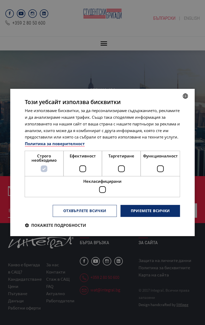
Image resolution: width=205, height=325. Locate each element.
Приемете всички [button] (150, 210)
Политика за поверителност (55, 143)
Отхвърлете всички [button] (85, 210)
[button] (55, 225)
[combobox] (185, 96)
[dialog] (102, 162)
